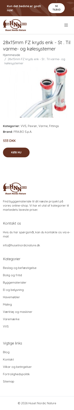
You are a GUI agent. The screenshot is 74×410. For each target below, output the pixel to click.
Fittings (54, 126)
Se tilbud (56, 8)
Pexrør (32, 126)
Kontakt (8, 359)
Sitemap (8, 381)
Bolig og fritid (12, 275)
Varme (43, 126)
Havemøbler (11, 297)
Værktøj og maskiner (17, 312)
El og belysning (13, 290)
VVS (23, 126)
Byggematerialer (14, 282)
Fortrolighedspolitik (16, 374)
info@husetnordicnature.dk (21, 245)
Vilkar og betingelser (17, 367)
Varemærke (11, 319)
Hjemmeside (11, 55)
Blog (6, 352)
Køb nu (16, 152)
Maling (7, 304)
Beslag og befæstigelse (20, 268)
